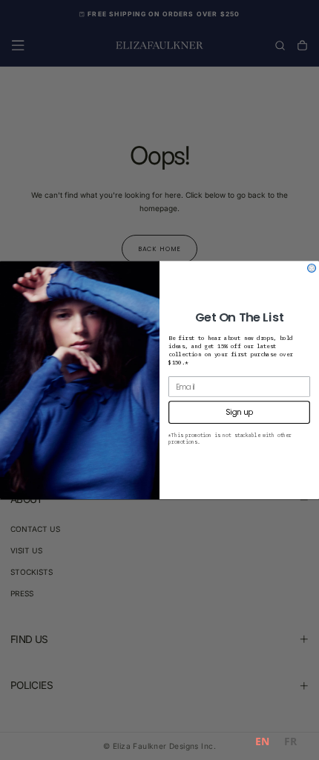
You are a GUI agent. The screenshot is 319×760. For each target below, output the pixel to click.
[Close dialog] (312, 268)
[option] (290, 743)
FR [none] (290, 741)
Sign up (239, 412)
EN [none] (262, 741)
